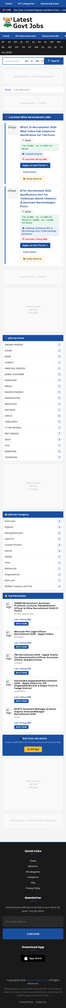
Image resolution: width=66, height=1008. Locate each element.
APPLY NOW (21, 623)
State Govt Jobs (50, 35)
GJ (21, 41)
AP (3, 41)
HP (27, 41)
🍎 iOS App (33, 749)
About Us (33, 866)
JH (55, 47)
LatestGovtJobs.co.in (36, 980)
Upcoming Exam (49, 3)
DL (43, 47)
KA (39, 41)
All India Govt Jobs (25, 35)
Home (8, 3)
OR (16, 47)
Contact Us (33, 877)
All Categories (26, 3)
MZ (10, 47)
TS (61, 47)
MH (59, 41)
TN (23, 47)
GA (49, 47)
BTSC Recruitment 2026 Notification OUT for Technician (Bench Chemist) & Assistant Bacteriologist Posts (38, 198)
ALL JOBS (7, 52)
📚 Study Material (32, 178)
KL (45, 41)
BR (15, 41)
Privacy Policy (33, 888)
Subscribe (33, 933)
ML (3, 47)
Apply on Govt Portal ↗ (35, 165)
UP (29, 47)
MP (52, 41)
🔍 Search (53, 60)
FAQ (33, 882)
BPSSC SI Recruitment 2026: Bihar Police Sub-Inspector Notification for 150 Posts (38, 131)
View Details (29, 171)
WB (36, 47)
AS (9, 41)
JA (33, 41)
